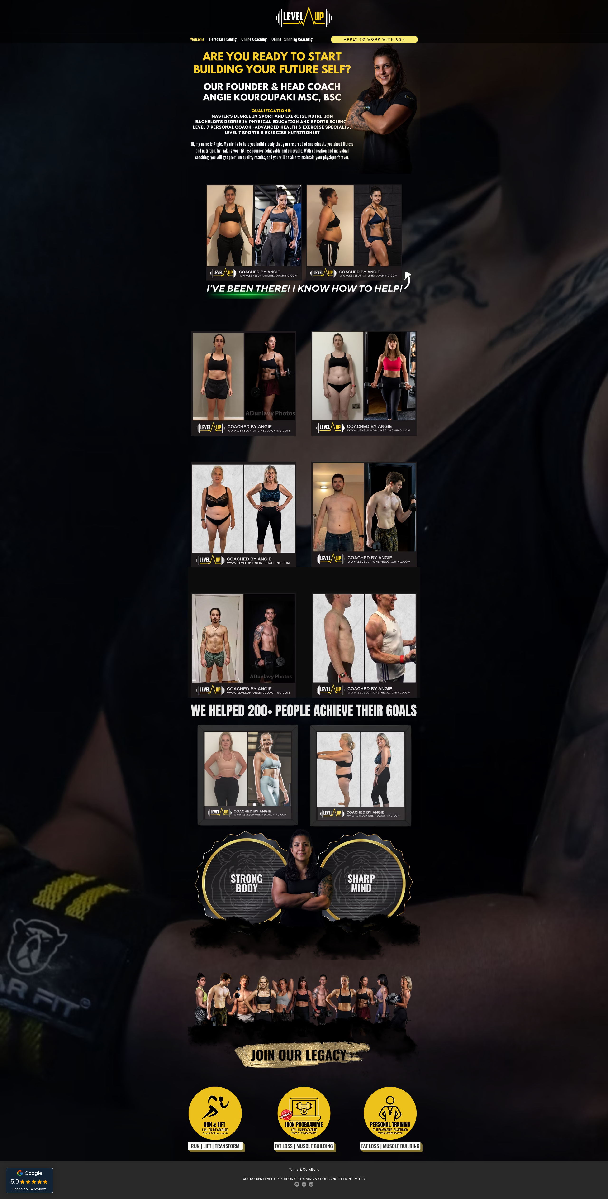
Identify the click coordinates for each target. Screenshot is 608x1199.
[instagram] (311, 1184)
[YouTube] (296, 1184)
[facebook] (304, 1184)
